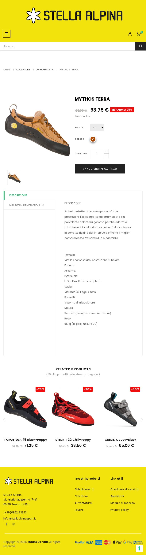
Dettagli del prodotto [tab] (26, 205)
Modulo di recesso (122, 503)
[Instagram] (14, 524)
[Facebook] (7, 524)
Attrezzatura (83, 503)
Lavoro (79, 510)
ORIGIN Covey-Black (120, 440)
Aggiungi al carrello (101, 168)
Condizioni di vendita (124, 489)
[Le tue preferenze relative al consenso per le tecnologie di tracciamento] (139, 548)
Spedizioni (117, 496)
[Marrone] (93, 139)
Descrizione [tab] (18, 195)
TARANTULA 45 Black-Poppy (25, 440)
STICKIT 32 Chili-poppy (73, 440)
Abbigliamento (84, 489)
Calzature (81, 496)
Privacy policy (119, 510)
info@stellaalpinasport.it (19, 518)
